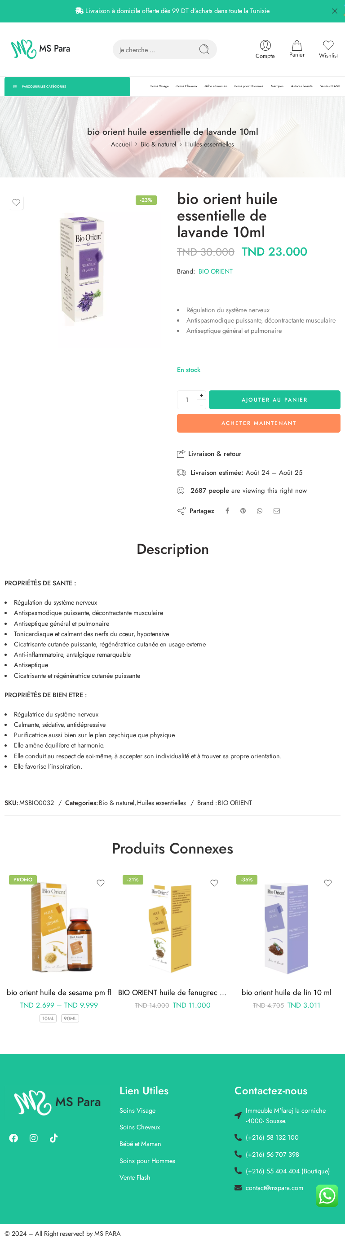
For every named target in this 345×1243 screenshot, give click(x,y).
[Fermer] (335, 11)
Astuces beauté (302, 86)
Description (173, 549)
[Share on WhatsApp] (259, 510)
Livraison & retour (214, 454)
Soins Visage (159, 86)
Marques (277, 86)
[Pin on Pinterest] (243, 510)
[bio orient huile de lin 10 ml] (172, 925)
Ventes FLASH (330, 86)
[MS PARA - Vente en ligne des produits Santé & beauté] (40, 49)
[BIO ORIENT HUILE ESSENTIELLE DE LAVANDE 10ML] (82, 269)
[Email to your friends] (277, 510)
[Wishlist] (16, 202)
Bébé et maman (216, 86)
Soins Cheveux (187, 86)
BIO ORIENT (216, 271)
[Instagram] (34, 1138)
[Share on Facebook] (227, 510)
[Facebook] (13, 1138)
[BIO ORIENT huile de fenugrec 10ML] (59, 925)
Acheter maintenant (258, 423)
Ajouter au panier (275, 400)
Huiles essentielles (209, 144)
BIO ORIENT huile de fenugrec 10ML (59, 992)
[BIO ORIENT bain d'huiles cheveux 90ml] (286, 925)
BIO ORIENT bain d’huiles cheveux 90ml (286, 992)
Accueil (121, 144)
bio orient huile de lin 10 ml (173, 992)
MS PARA (107, 1233)
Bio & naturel (158, 144)
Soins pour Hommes (248, 86)
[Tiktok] (54, 1138)
